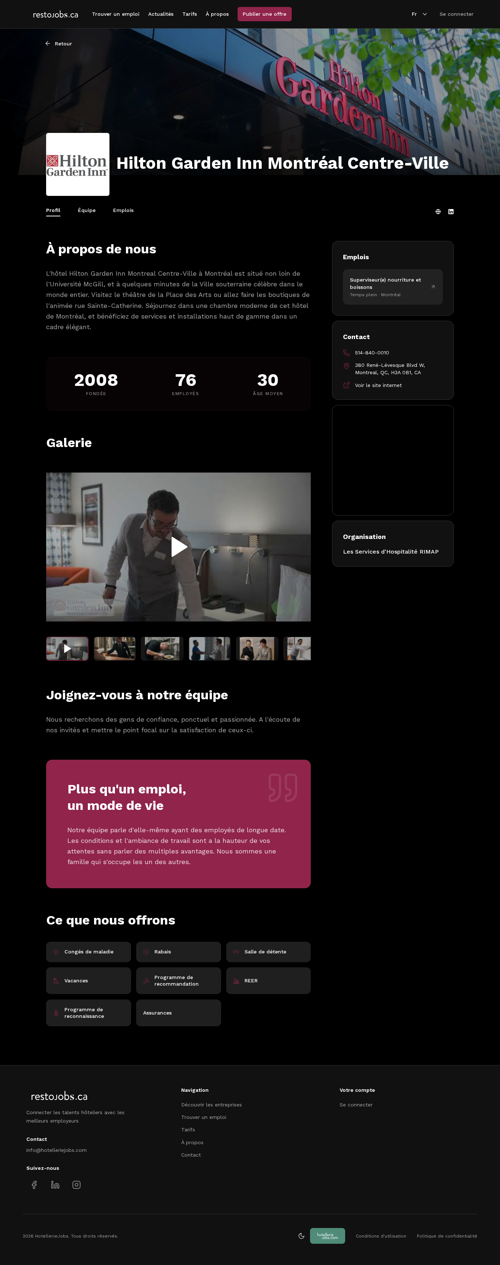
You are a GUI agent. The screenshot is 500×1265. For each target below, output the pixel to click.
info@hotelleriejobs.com (56, 1150)
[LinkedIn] (451, 212)
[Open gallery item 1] (67, 649)
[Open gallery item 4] (210, 649)
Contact (191, 1155)
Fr (414, 14)
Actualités (160, 14)
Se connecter (457, 14)
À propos (217, 14)
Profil (53, 210)
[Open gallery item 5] (257, 649)
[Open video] (178, 547)
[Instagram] (76, 1185)
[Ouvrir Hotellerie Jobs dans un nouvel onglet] (327, 1236)
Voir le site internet (378, 385)
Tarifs (189, 14)
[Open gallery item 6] (304, 649)
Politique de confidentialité (447, 1236)
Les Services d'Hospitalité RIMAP (391, 551)
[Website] (438, 212)
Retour (63, 43)
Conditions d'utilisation (381, 1236)
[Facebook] (34, 1185)
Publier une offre (264, 14)
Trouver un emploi (115, 14)
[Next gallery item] (298, 547)
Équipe (87, 210)
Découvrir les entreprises (211, 1105)
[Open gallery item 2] (115, 649)
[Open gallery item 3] (162, 649)
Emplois (123, 210)
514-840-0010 (372, 353)
